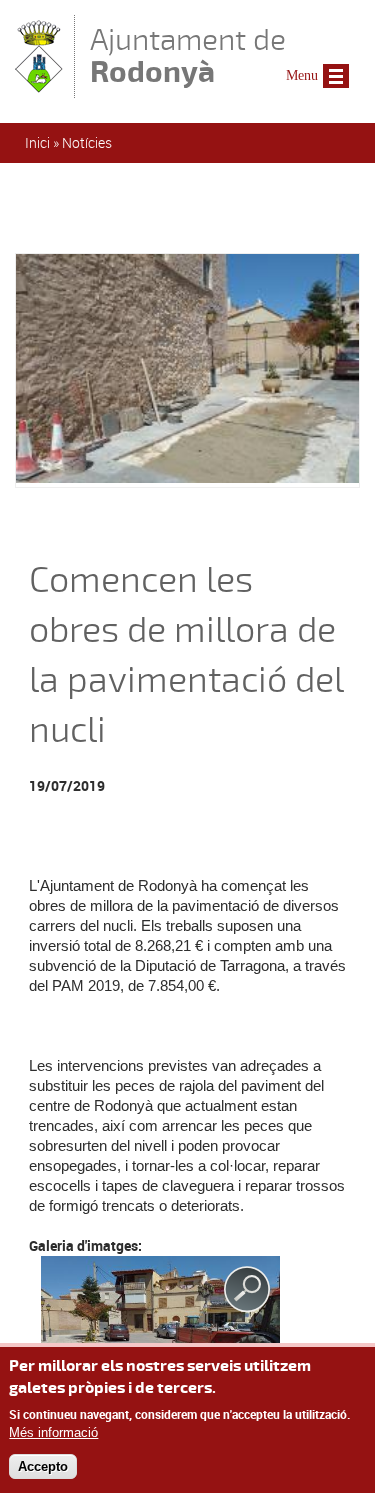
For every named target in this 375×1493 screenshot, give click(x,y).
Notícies (87, 142)
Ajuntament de (188, 55)
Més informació (53, 1432)
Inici (37, 142)
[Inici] (39, 88)
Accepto (43, 1466)
